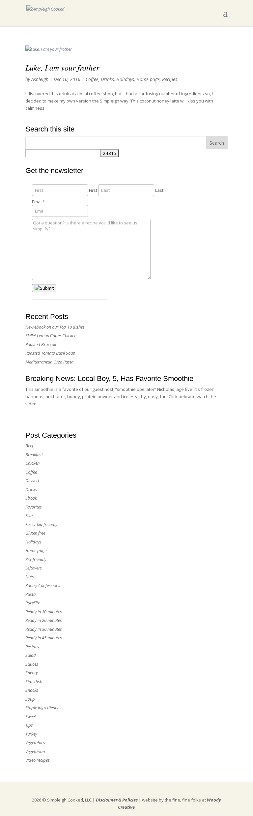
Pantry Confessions (42, 585)
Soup (30, 699)
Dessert (32, 480)
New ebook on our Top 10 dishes (55, 327)
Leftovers (33, 568)
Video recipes (37, 760)
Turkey (31, 734)
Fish (29, 515)
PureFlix (32, 603)
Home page (148, 79)
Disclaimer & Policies (117, 800)
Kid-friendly (35, 559)
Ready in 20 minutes (43, 620)
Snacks (31, 690)
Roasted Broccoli (40, 344)
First (93, 190)
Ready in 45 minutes (43, 638)
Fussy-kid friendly (41, 524)
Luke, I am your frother (62, 67)
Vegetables (35, 742)
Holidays (125, 79)
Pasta (30, 594)
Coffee (92, 79)
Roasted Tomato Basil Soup (50, 353)
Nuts (29, 577)
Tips (29, 725)
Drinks (107, 79)
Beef (29, 446)
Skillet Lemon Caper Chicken (50, 335)
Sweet (30, 716)
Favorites (33, 507)
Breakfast (34, 454)
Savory (31, 673)
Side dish (33, 682)
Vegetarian (35, 751)
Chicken (32, 463)
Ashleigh (39, 79)
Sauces (31, 664)
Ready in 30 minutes (43, 629)
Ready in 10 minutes (43, 612)
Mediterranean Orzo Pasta (49, 362)
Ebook (31, 498)
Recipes (169, 79)
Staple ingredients (41, 708)
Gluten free (35, 533)
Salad (30, 655)
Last (159, 190)
